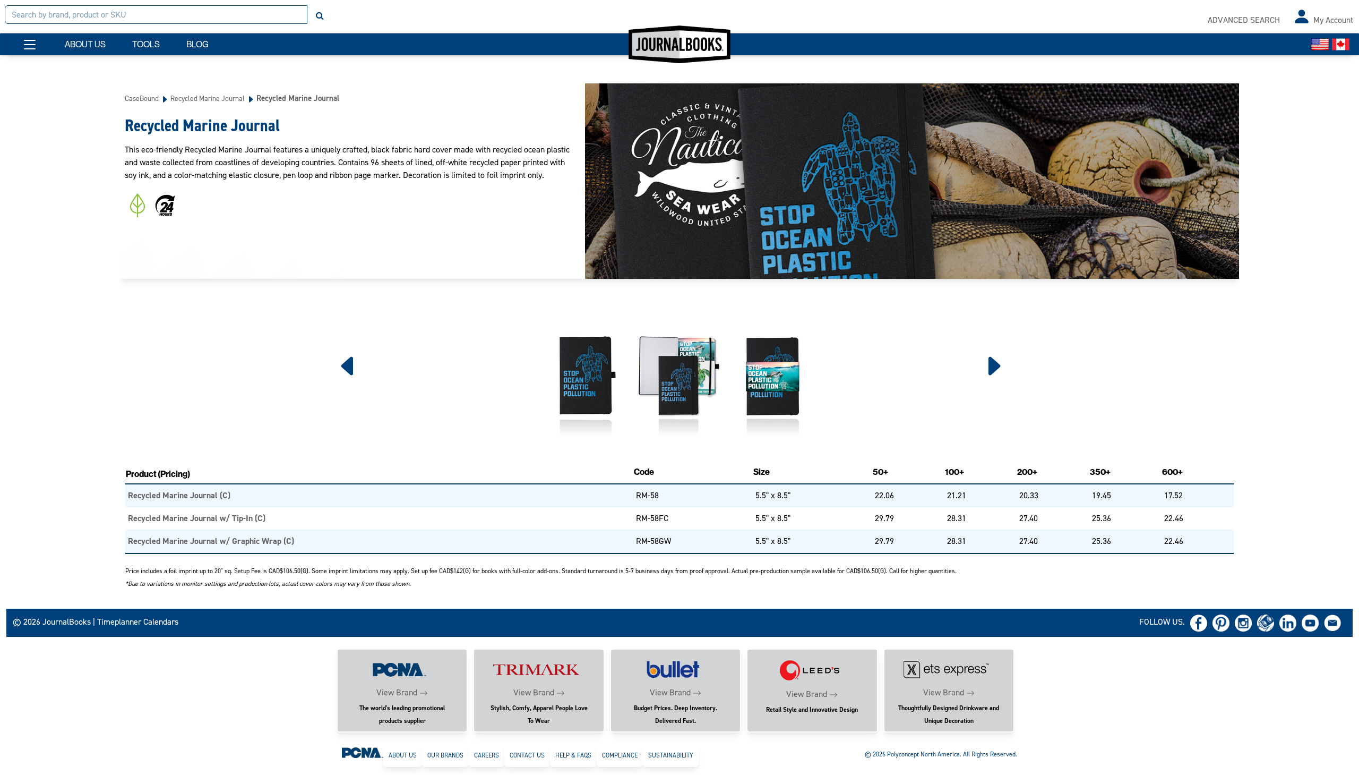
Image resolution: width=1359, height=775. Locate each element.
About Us (403, 755)
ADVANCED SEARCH (1244, 19)
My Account (1333, 19)
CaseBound (142, 98)
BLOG (197, 44)
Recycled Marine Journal (207, 98)
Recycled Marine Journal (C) (179, 495)
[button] (29, 44)
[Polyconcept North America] (362, 752)
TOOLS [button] (146, 44)
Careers (486, 755)
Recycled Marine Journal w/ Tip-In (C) (196, 518)
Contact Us (527, 755)
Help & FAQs (573, 755)
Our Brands (445, 755)
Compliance (620, 755)
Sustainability (670, 755)
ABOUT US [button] (85, 44)
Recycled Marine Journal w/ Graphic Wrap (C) (211, 541)
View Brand (396, 692)
